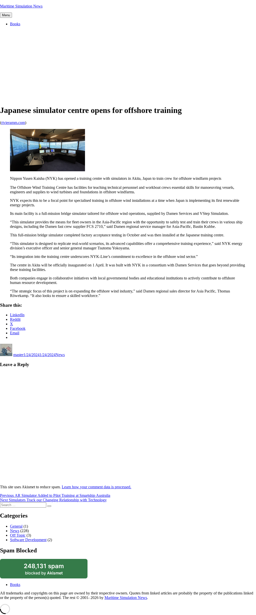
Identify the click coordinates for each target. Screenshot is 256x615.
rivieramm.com (13, 122)
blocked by (50, 570)
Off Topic (18, 535)
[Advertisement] (128, 65)
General (16, 526)
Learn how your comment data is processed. (96, 487)
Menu (6, 15)
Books (15, 24)
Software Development (28, 540)
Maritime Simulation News (21, 6)
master (18, 355)
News (60, 355)
